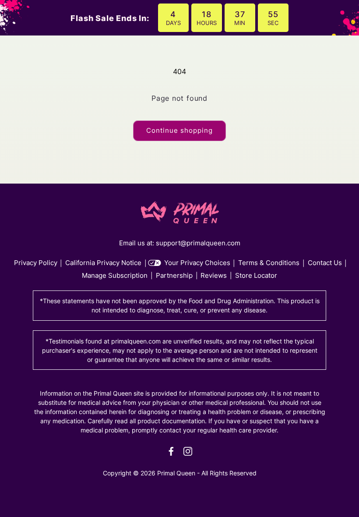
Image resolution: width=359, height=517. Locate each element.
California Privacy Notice (103, 262)
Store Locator (256, 275)
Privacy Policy (35, 262)
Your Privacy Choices (197, 262)
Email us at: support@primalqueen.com (179, 243)
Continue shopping (179, 130)
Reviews (214, 275)
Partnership (174, 275)
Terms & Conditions (268, 262)
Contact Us (325, 262)
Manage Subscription (115, 275)
